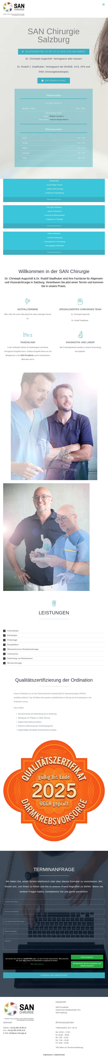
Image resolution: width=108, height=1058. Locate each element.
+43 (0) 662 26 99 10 (18, 1028)
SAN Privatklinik (26, 355)
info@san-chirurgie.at (17, 1033)
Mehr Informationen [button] (37, 964)
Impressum (48, 1055)
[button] (54, 631)
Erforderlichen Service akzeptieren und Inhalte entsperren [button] (87, 965)
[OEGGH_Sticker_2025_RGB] (54, 741)
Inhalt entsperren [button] (87, 957)
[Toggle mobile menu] (104, 4)
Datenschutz (59, 1055)
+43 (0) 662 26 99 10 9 (16, 1030)
